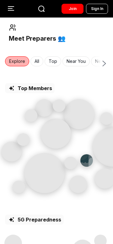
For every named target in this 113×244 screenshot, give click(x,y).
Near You (76, 61)
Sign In (97, 8)
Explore (17, 61)
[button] (44, 173)
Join (73, 8)
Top (53, 61)
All (37, 61)
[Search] (41, 9)
